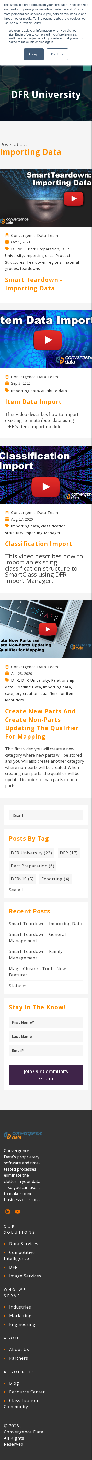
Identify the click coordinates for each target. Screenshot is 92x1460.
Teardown (36, 262)
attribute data (54, 390)
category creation (22, 693)
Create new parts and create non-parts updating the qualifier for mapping (42, 723)
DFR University (35, 680)
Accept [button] (33, 54)
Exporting (55, 879)
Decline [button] (57, 54)
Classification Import (38, 543)
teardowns (30, 268)
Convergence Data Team (34, 235)
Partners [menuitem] (18, 1358)
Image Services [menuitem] (25, 1276)
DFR (15, 680)
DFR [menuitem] (13, 1267)
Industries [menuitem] (20, 1307)
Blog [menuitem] (14, 1383)
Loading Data (28, 687)
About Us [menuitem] (19, 1349)
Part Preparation (43, 248)
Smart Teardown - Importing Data (33, 284)
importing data (40, 255)
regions (55, 262)
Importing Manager (42, 532)
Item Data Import (33, 401)
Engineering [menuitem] (22, 1324)
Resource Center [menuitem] (27, 1392)
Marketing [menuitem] (20, 1315)
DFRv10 (18, 248)
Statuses (18, 985)
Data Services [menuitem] (23, 1243)
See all (16, 890)
